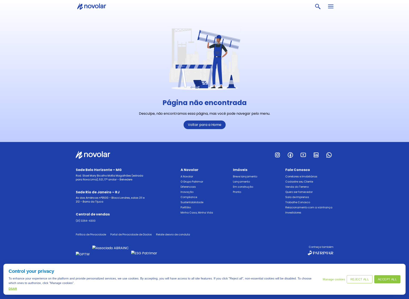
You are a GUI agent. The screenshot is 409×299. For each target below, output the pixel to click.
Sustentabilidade (192, 202)
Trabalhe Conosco (297, 202)
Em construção (243, 187)
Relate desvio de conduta (173, 234)
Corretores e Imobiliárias (301, 176)
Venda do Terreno (297, 187)
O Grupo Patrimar (192, 181)
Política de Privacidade (91, 234)
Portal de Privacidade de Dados (131, 234)
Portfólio (186, 207)
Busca (317, 6)
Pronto (237, 192)
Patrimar (94, 6)
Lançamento (241, 181)
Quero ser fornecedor (299, 192)
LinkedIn (316, 155)
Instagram (277, 155)
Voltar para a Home (204, 124)
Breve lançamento (245, 176)
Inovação (187, 192)
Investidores (293, 212)
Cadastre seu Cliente (299, 181)
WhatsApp (329, 155)
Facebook (290, 155)
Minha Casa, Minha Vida (197, 212)
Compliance (189, 197)
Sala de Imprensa (297, 197)
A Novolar (187, 176)
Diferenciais (188, 187)
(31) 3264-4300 (86, 221)
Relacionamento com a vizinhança (308, 207)
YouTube (303, 155)
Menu (330, 6)
